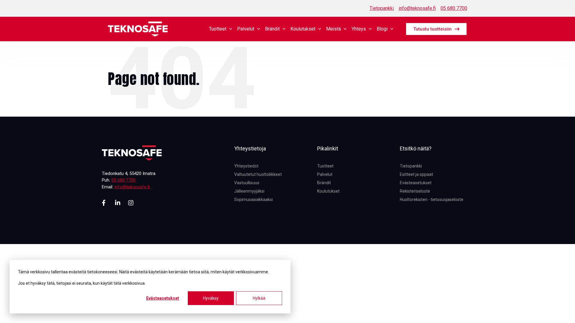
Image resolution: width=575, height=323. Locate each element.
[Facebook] (105, 203)
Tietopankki (382, 8)
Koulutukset (302, 29)
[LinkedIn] (118, 203)
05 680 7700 (454, 8)
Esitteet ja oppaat (416, 174)
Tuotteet (217, 29)
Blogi (382, 29)
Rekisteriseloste (415, 191)
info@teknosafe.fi (417, 8)
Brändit (272, 29)
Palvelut (245, 29)
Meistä (333, 29)
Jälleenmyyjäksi (249, 191)
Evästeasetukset (162, 298)
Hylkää (259, 298)
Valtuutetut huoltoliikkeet (258, 174)
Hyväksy (211, 298)
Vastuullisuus (246, 182)
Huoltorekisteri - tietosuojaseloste (431, 199)
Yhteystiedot (246, 166)
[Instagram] (131, 203)
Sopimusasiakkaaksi (253, 199)
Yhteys (359, 29)
